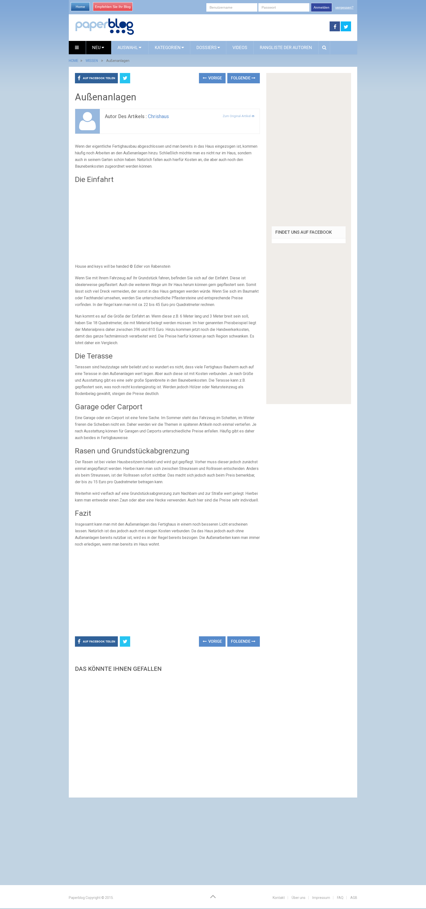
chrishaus (158, 116)
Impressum (321, 898)
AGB (353, 898)
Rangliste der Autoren (286, 47)
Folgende (241, 78)
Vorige (214, 78)
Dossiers (206, 47)
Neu (97, 47)
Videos (239, 47)
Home (80, 7)
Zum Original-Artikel (237, 116)
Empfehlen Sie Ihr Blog (113, 7)
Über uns (298, 898)
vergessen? (344, 7)
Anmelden (321, 7)
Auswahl (128, 47)
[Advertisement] (232, 27)
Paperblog (77, 898)
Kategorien (168, 47)
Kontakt (279, 898)
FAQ (340, 898)
